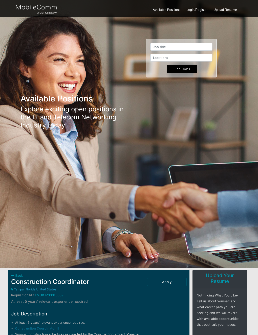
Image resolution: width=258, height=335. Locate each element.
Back (18, 275)
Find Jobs (182, 69)
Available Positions (166, 9)
